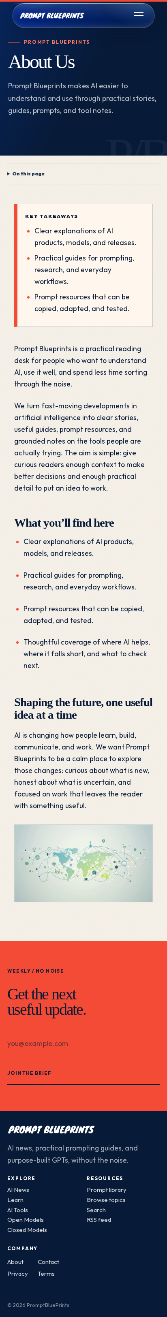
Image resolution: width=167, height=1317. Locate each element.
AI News (18, 1189)
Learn (15, 1200)
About (15, 1262)
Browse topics (106, 1200)
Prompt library (106, 1189)
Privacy (17, 1273)
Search (96, 1210)
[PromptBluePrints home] (51, 15)
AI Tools (17, 1210)
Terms (46, 1273)
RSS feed (99, 1219)
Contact (48, 1262)
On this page (28, 174)
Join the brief (29, 1073)
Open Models (25, 1219)
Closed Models (27, 1230)
